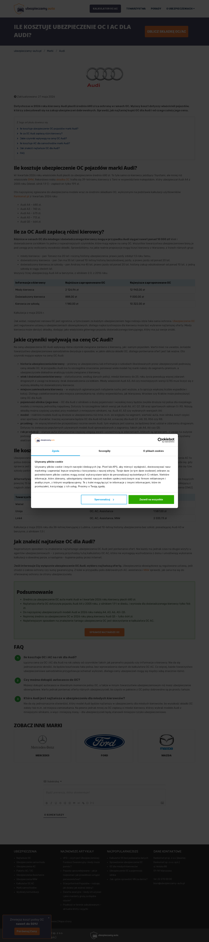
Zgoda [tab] (55, 451)
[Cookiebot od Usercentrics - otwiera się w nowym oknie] (160, 440)
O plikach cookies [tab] (153, 451)
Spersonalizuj (102, 499)
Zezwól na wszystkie (151, 499)
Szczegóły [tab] (105, 451)
